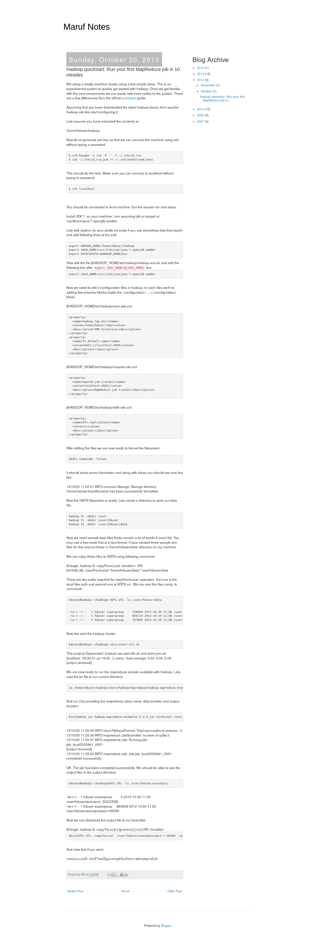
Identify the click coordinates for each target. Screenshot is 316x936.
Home (125, 891)
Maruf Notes (86, 26)
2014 (201, 74)
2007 (201, 121)
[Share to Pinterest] (126, 875)
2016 (201, 67)
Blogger (166, 925)
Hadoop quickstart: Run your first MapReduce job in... (222, 98)
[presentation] (100, 859)
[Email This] (109, 875)
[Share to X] (118, 875)
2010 (201, 109)
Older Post (174, 891)
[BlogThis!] (114, 875)
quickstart (129, 97)
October (207, 91)
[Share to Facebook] (122, 875)
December (208, 85)
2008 (201, 115)
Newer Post (75, 891)
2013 (201, 80)
